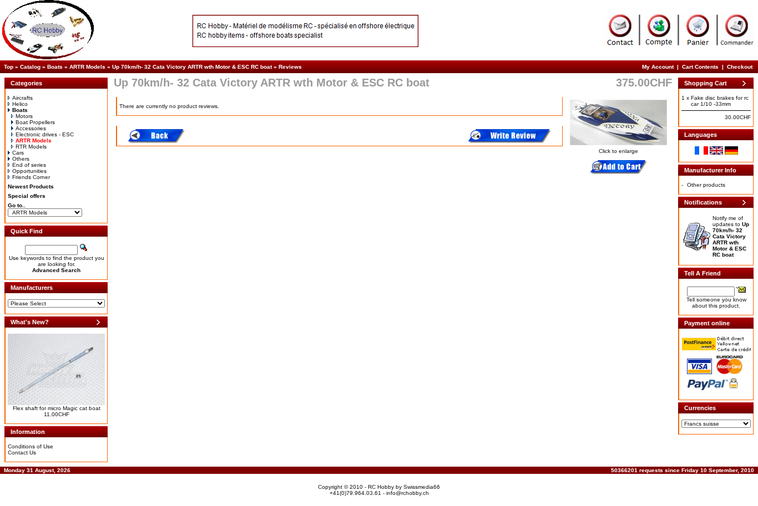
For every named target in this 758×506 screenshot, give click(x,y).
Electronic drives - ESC (45, 134)
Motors (24, 116)
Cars (18, 153)
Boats (55, 67)
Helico (20, 104)
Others (20, 159)
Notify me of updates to (730, 236)
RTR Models (31, 147)
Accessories (31, 128)
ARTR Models (87, 67)
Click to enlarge (618, 151)
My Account (658, 67)
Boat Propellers (35, 122)
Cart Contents (700, 67)
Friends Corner (31, 177)
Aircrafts (22, 98)
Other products (706, 185)
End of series (29, 165)
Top (8, 67)
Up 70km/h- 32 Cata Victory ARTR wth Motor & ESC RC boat (192, 67)
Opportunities (29, 171)
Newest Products (31, 186)
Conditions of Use (30, 446)
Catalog (30, 67)
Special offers (27, 196)
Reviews (290, 67)
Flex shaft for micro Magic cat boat (56, 408)
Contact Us (22, 452)
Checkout (739, 67)
